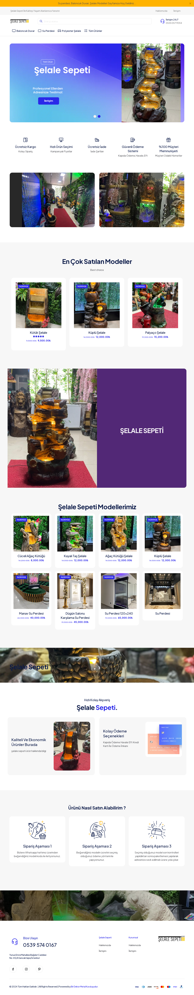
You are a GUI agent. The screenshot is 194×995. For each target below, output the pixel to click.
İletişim (102, 950)
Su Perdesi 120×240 (119, 613)
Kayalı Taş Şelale (75, 556)
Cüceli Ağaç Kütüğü (31, 556)
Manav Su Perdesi (31, 613)
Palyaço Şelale (155, 332)
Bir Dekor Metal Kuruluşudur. (84, 986)
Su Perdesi (162, 613)
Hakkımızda (105, 945)
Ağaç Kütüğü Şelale (118, 556)
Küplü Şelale (96, 332)
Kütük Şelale (38, 332)
